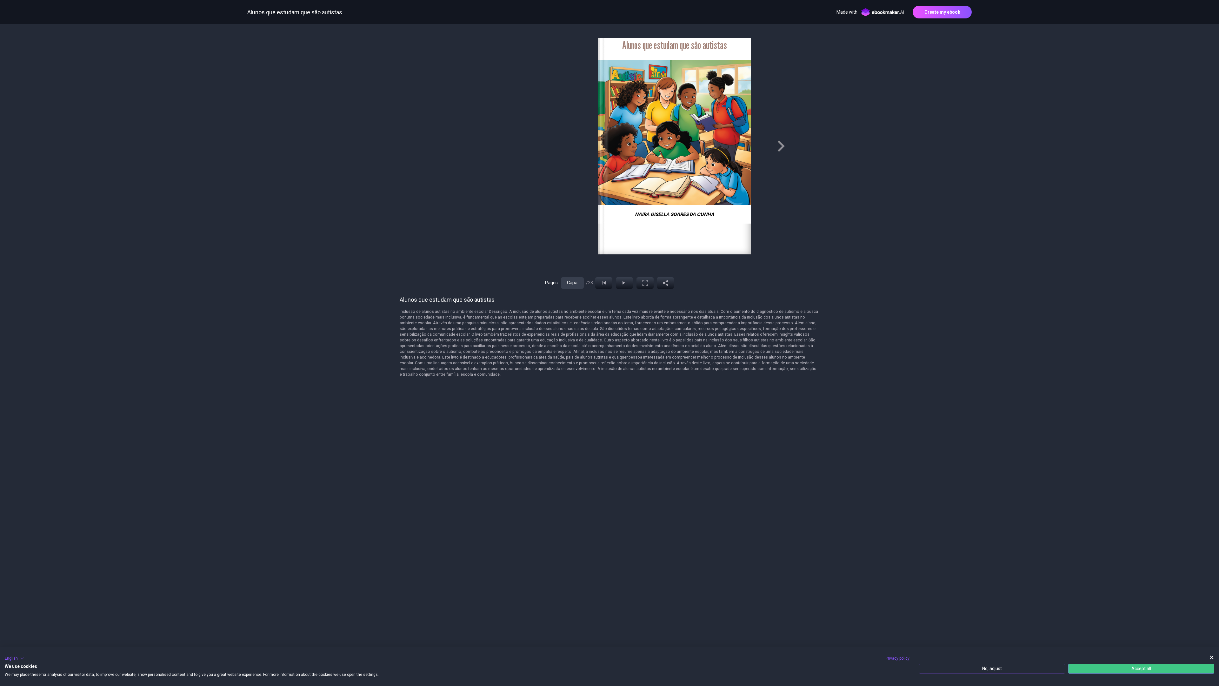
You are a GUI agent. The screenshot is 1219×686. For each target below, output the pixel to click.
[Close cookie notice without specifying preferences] (1211, 657)
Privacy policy (897, 658)
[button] (14, 658)
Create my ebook (942, 12)
